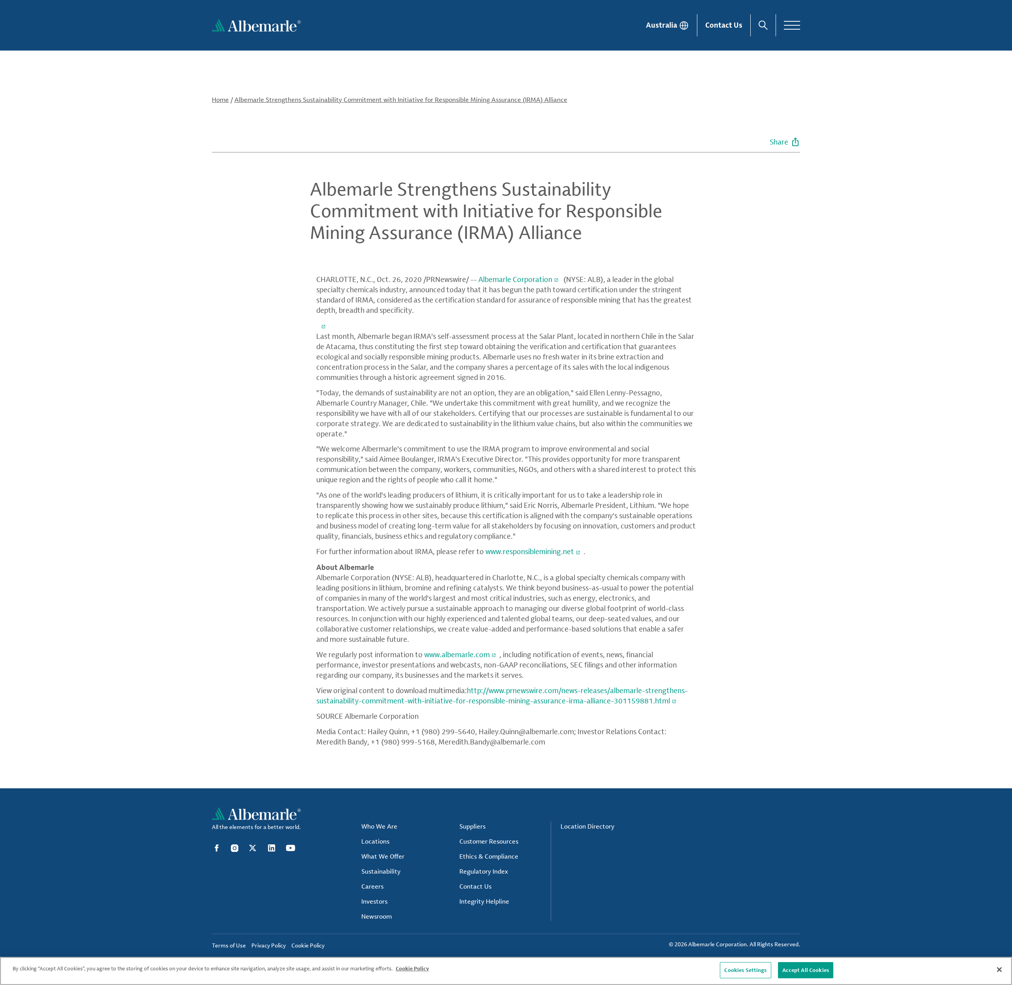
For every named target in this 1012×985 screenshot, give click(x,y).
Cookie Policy (412, 968)
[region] (506, 971)
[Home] (256, 25)
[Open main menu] (792, 25)
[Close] (999, 969)
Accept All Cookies (805, 970)
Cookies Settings (745, 970)
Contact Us (723, 25)
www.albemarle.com (457, 654)
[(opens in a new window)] (322, 325)
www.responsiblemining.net (529, 551)
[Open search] (763, 25)
